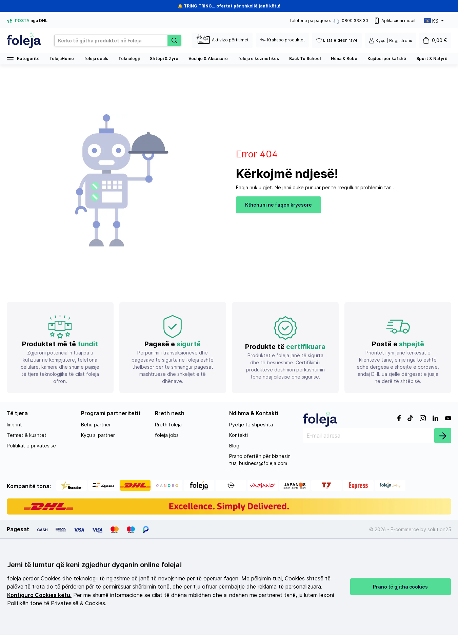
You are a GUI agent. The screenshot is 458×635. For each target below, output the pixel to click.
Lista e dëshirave (340, 40)
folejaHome (62, 58)
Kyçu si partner (98, 435)
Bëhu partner (96, 424)
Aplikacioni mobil (398, 20)
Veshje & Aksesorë (208, 58)
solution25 (439, 529)
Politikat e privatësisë (31, 445)
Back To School (305, 58)
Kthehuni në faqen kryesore (278, 205)
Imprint (14, 424)
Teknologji (129, 58)
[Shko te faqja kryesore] (24, 40)
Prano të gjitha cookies (400, 587)
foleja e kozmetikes (258, 58)
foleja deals (96, 58)
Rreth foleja (168, 424)
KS (435, 21)
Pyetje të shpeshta (251, 424)
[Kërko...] (174, 40)
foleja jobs (167, 435)
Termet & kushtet (26, 435)
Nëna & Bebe (344, 58)
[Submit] (442, 435)
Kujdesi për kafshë (386, 58)
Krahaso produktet (286, 39)
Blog (234, 445)
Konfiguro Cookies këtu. (39, 595)
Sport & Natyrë (431, 58)
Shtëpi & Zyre (164, 58)
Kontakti (238, 435)
